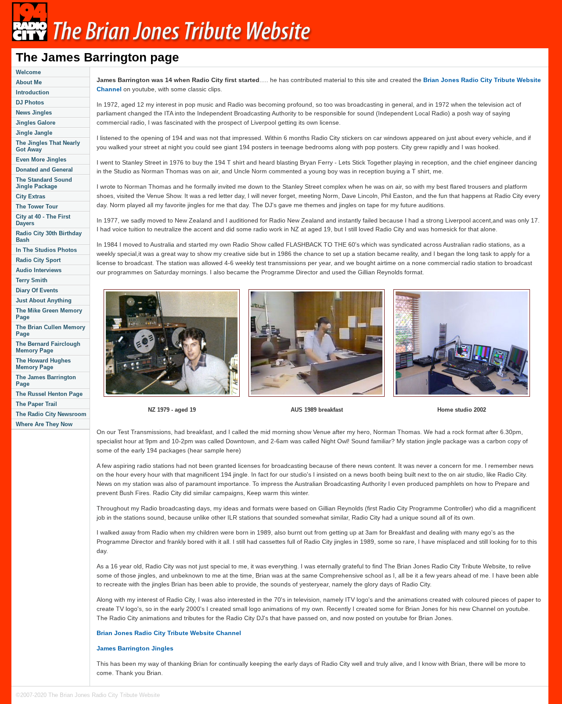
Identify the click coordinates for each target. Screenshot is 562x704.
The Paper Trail (36, 404)
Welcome (28, 72)
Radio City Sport (38, 260)
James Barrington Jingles (135, 648)
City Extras (30, 196)
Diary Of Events (37, 290)
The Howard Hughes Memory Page (43, 363)
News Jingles (34, 112)
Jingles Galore (35, 122)
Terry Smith (31, 280)
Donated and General (44, 169)
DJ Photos (30, 102)
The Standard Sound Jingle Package (44, 183)
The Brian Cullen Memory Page (50, 330)
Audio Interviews (38, 270)
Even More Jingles (41, 159)
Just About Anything (44, 300)
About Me (29, 82)
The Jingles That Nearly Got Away (48, 146)
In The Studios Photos (46, 250)
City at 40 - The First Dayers (43, 219)
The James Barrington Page (46, 380)
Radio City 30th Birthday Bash (49, 236)
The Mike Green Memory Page (49, 313)
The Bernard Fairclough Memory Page (48, 347)
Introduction (32, 92)
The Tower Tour (37, 206)
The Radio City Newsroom (51, 414)
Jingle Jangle (34, 132)
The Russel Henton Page (49, 394)
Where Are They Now (44, 424)
